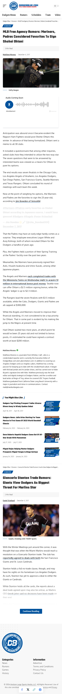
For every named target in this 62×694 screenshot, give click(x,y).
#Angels (28, 217)
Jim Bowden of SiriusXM (28, 201)
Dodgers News (50, 409)
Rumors (7, 26)
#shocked (46, 217)
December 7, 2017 (12, 227)
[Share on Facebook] (22, 690)
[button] (5, 6)
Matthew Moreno (9, 55)
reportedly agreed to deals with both (21, 558)
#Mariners (9, 208)
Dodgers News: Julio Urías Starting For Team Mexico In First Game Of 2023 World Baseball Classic (22, 420)
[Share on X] (28, 690)
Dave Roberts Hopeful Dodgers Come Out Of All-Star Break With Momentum (23, 436)
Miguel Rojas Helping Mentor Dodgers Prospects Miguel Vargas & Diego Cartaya (20, 450)
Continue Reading (31, 611)
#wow (37, 217)
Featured (50, 424)
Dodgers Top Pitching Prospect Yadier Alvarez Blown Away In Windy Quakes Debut (22, 405)
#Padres (20, 208)
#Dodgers (18, 217)
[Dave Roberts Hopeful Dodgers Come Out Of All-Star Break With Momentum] (52, 437)
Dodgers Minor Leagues (50, 403)
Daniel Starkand (9, 500)
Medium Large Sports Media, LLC (23, 684)
